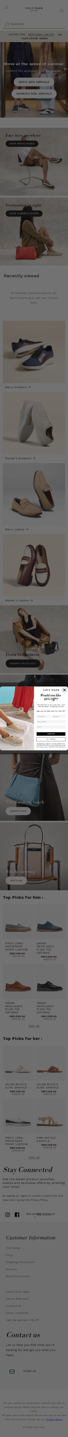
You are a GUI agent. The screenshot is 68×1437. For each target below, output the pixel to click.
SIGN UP (51, 734)
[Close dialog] (64, 690)
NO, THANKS (51, 739)
